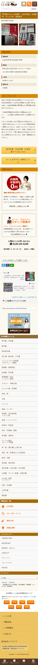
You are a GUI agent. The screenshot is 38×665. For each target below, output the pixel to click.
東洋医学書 (6, 351)
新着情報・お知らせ (8, 548)
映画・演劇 (6, 458)
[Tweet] (3, 265)
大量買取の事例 (7, 538)
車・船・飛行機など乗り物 (12, 447)
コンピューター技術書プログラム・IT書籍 (10, 362)
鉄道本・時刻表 (7, 425)
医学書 (4, 346)
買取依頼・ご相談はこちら (18, 206)
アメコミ (5, 404)
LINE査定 (33, 662)
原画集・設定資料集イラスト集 (9, 414)
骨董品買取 (11, 528)
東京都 (7, 602)
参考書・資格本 (7, 435)
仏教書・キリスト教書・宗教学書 (14, 473)
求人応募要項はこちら (18, 234)
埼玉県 (14, 602)
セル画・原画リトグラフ (7, 479)
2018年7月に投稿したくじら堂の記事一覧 (24, 297)
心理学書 (5, 490)
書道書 (4, 495)
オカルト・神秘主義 (9, 383)
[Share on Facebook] (8, 265)
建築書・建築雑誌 (8, 367)
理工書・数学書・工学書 (11, 356)
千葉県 (22, 602)
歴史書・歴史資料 (8, 463)
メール (23, 662)
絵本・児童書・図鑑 (9, 430)
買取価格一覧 (5, 662)
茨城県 (27, 607)
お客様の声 (5, 553)
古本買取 (10, 506)
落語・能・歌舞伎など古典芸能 (13, 453)
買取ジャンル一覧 (14, 662)
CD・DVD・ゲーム (14, 513)
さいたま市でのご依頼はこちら (18, 160)
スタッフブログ (7, 562)
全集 (3, 399)
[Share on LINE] (12, 265)
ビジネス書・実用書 (9, 388)
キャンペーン (6, 558)
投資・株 (5, 394)
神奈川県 (30, 602)
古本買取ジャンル (7, 336)
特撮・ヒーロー (7, 409)
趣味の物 (10, 521)
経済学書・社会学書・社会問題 (13, 468)
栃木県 (19, 607)
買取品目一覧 (6, 501)
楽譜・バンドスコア (9, 420)
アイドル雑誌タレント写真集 (7, 441)
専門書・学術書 (7, 341)
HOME (5, 582)
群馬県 (11, 607)
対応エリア (28, 596)
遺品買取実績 (6, 543)
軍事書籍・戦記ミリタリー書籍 (7, 378)
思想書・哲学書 (7, 372)
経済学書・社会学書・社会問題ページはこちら (18, 150)
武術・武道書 (7, 485)
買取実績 (11, 582)
